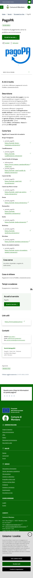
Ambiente (5, 485)
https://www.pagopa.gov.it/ (14, 322)
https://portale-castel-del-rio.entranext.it (13, 182)
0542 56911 (12, 337)
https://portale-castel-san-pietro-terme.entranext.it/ (16, 193)
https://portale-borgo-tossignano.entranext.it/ (12, 144)
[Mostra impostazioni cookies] (31, 289)
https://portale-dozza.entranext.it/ (16, 203)
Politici (4, 438)
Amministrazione (11, 425)
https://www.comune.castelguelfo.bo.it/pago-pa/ (17, 165)
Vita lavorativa (6, 474)
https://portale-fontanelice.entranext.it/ (13, 212)
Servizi (10, 14)
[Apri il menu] (2, 7)
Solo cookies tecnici (16, 559)
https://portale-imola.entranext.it (15, 222)
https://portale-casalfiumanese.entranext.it (13, 155)
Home (3, 14)
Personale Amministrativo (9, 440)
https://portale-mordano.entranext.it (16, 241)
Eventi (4, 505)
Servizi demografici (9, 348)
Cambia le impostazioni (16, 569)
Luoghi (4, 503)
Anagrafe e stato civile (8, 479)
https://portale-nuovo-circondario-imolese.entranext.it (16, 251)
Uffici (3, 435)
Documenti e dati (7, 443)
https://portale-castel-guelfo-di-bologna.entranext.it (15, 171)
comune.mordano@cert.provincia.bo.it (15, 340)
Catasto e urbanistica (8, 477)
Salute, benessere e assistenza (11, 471)
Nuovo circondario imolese (8, 2)
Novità (7, 448)
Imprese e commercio (8, 487)
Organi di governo (7, 429)
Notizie (4, 453)
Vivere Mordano (8, 498)
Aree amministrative (8, 432)
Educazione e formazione (9, 469)
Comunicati (5, 456)
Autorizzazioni (6, 490)
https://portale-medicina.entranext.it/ (12, 232)
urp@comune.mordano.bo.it (14, 338)
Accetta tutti (16, 564)
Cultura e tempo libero (8, 482)
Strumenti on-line (19, 14)
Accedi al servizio (9, 37)
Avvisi (4, 458)
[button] (28, 7)
